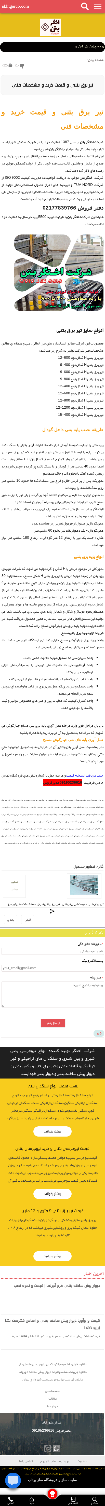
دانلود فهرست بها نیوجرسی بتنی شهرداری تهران (52, 1379)
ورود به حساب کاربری (54, 1460)
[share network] (52, 911)
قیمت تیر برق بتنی (73, 904)
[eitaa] (47, 1448)
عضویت (82, 1460)
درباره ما (52, 1406)
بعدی (10, 919)
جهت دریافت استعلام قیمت (84, 775)
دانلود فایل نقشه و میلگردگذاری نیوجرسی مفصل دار (52, 1364)
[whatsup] (55, 1448)
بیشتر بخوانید (52, 1131)
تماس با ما (26, 1460)
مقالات (52, 1399)
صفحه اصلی (52, 1391)
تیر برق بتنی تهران (48, 904)
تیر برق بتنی (95, 904)
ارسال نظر (53, 1023)
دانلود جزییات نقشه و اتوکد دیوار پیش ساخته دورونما (53, 1372)
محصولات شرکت (89, 47)
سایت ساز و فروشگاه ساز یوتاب (52, 1480)
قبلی (28, 919)
